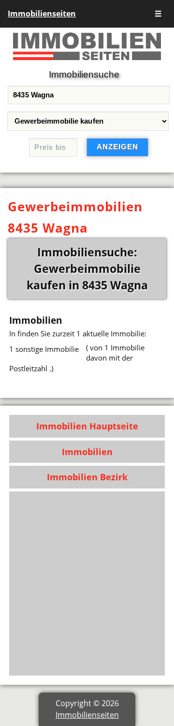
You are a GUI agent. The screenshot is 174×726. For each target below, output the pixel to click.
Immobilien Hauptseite (87, 426)
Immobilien (87, 452)
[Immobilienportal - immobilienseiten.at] (87, 62)
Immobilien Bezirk (87, 477)
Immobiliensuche (84, 74)
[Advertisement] (87, 583)
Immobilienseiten (42, 13)
